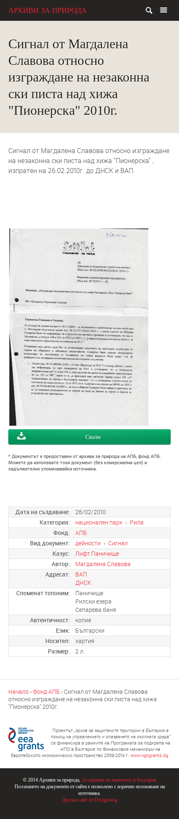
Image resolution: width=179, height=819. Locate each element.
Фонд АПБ (46, 691)
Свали (93, 437)
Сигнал (118, 543)
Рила (137, 522)
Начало (18, 691)
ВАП (81, 574)
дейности (88, 543)
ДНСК (83, 582)
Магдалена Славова (103, 564)
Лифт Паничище (97, 553)
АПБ (81, 533)
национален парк (98, 522)
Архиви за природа (47, 10)
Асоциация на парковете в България (119, 780)
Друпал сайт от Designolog (89, 800)
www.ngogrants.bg (149, 755)
